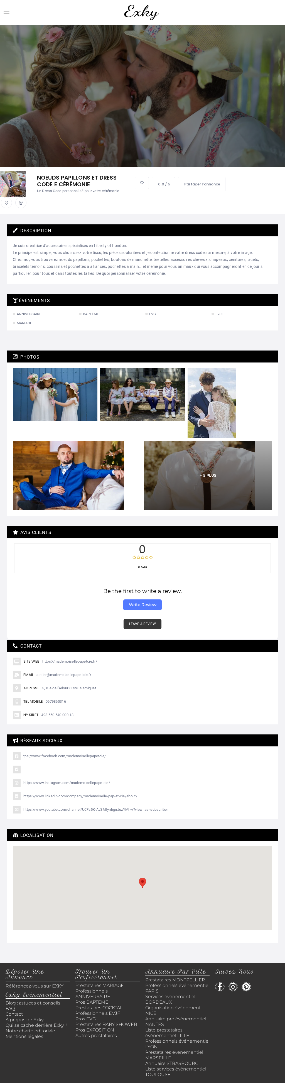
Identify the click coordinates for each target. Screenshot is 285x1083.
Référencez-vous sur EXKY (34, 986)
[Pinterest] (246, 987)
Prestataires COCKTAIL (99, 1007)
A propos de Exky (25, 1019)
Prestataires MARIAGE (99, 985)
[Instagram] (233, 987)
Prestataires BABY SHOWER (106, 1024)
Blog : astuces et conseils (34, 1003)
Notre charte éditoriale (30, 1030)
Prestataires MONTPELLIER (175, 979)
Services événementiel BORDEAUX (170, 999)
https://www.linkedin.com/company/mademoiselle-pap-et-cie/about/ (80, 796)
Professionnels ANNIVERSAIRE (92, 993)
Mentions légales (24, 1036)
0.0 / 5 (164, 184)
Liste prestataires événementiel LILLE (167, 1032)
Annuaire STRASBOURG (171, 1063)
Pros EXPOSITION (94, 1030)
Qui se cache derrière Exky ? (36, 1025)
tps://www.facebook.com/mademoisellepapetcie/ (64, 756)
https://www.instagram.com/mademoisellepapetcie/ (66, 783)
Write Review (142, 604)
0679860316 (56, 701)
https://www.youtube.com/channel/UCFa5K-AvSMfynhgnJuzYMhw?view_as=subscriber (95, 809)
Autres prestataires (96, 1035)
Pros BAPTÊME (91, 1002)
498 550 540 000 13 (57, 715)
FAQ (10, 1008)
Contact (14, 1014)
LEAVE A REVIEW (142, 624)
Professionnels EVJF (97, 1013)
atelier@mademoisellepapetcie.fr (63, 675)
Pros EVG (85, 1018)
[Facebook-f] (220, 987)
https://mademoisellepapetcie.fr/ (69, 661)
